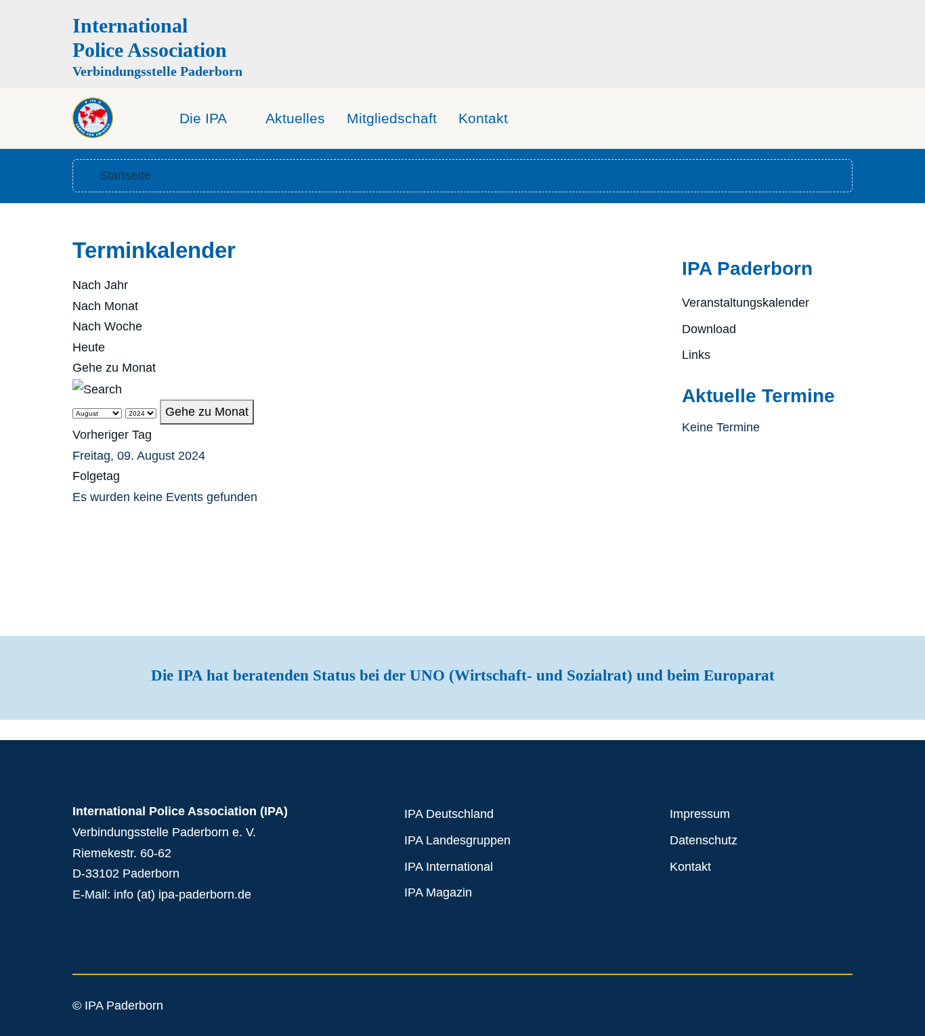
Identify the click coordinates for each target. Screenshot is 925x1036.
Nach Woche (107, 326)
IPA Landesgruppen (457, 840)
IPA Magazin (438, 892)
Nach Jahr (100, 285)
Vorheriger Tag (112, 434)
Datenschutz (703, 840)
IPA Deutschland (449, 814)
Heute (88, 347)
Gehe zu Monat (114, 367)
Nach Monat (105, 306)
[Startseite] (149, 113)
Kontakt (690, 866)
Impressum (700, 814)
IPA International (448, 866)
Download (709, 329)
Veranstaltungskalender (745, 302)
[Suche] (97, 388)
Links (696, 355)
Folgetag (96, 476)
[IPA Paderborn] (92, 118)
